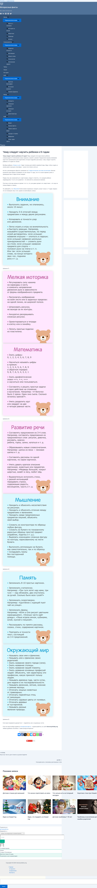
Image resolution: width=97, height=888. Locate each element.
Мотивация (11, 53)
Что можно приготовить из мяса (39, 793)
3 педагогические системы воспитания (39, 170)
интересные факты (25, 726)
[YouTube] (1, 14)
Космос (10, 39)
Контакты (12, 872)
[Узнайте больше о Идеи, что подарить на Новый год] (39, 813)
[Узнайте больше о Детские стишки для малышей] (14, 789)
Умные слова (11, 56)
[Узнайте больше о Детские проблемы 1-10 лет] (64, 813)
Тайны (5, 67)
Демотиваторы (12, 113)
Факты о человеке (9, 24)
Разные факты (12, 126)
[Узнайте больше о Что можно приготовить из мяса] (39, 789)
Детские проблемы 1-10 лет (62, 817)
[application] (8, 17)
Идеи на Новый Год (9, 817)
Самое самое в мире (11, 129)
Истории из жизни (10, 29)
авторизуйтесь (4, 829)
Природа (10, 36)
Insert (3, 886)
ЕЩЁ (5, 116)
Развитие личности (9, 49)
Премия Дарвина (13, 91)
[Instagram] (6, 14)
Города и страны (13, 133)
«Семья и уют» (17, 165)
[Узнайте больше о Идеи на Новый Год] (14, 813)
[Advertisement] (76, 174)
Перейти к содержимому (7, 1)
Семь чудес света (10, 140)
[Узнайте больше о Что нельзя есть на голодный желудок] (64, 789)
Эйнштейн (16, 188)
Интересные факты (9, 7)
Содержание (12, 870)
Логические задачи (10, 63)
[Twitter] (11, 14)
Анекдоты (11, 101)
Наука (5, 69)
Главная (11, 867)
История (6, 72)
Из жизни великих (10, 88)
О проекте (12, 869)
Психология (11, 59)
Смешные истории (10, 110)
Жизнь (5, 17)
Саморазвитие (8, 42)
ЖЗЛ (5, 75)
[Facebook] (8, 14)
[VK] (3, 14)
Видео (10, 123)
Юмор (5, 94)
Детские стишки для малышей (13, 793)
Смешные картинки (10, 105)
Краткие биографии (9, 83)
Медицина (11, 136)
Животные (11, 33)
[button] (2, 145)
